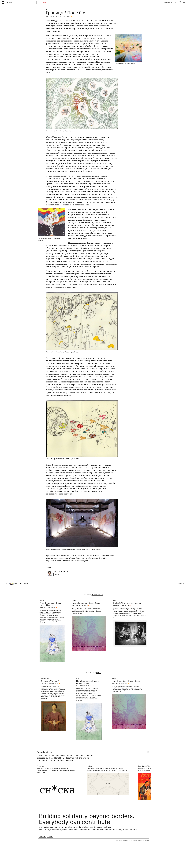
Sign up (42, 836)
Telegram (124, 840)
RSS (148, 840)
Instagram (134, 840)
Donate (43, 2)
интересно (45, 678)
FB (128, 840)
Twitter (144, 840)
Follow (57, 574)
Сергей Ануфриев (47, 683)
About (50, 836)
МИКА (48, 9)
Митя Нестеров (51, 16)
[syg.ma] (3, 2)
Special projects (44, 752)
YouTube (140, 840)
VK (130, 840)
